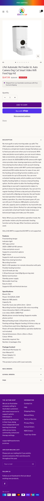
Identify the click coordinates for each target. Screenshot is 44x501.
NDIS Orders (7, 369)
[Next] (41, 62)
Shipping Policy (29, 411)
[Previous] (3, 62)
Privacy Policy (29, 423)
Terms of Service (30, 419)
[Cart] (40, 12)
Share (4, 121)
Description (7, 140)
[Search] (7, 12)
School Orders (8, 374)
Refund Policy (29, 415)
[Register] (33, 464)
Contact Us (28, 403)
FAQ (25, 407)
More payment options (22, 116)
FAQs (4, 380)
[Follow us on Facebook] (4, 483)
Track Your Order (30, 435)
